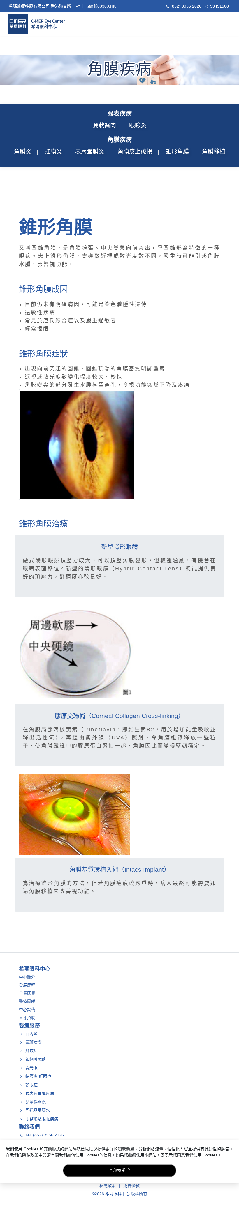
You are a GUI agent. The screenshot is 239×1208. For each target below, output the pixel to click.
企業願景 (27, 993)
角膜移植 (213, 151)
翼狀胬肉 (104, 125)
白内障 (31, 1033)
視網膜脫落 (35, 1059)
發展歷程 (27, 985)
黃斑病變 (33, 1042)
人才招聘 (27, 1017)
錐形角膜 (177, 151)
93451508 (219, 6)
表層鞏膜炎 (89, 151)
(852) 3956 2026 (187, 6)
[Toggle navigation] (233, 24)
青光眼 (31, 1067)
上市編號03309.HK (98, 6)
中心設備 (27, 1009)
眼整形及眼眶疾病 (41, 1119)
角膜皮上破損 (134, 151)
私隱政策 (107, 1185)
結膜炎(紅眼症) (39, 1076)
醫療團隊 (27, 1001)
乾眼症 (31, 1085)
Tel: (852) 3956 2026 (44, 1135)
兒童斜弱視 (35, 1101)
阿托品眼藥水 (37, 1110)
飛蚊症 (31, 1051)
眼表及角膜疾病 (39, 1093)
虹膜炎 (53, 151)
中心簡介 (27, 977)
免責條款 (131, 1185)
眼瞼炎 (138, 125)
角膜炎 (22, 151)
